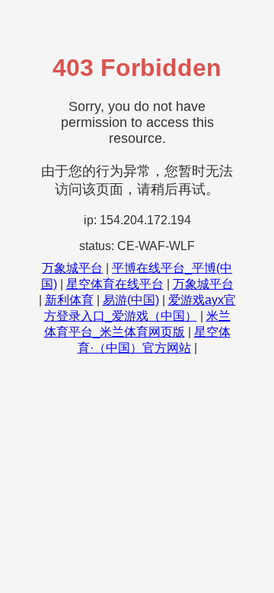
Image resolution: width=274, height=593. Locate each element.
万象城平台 (72, 268)
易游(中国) (131, 299)
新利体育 (69, 299)
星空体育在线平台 (115, 283)
